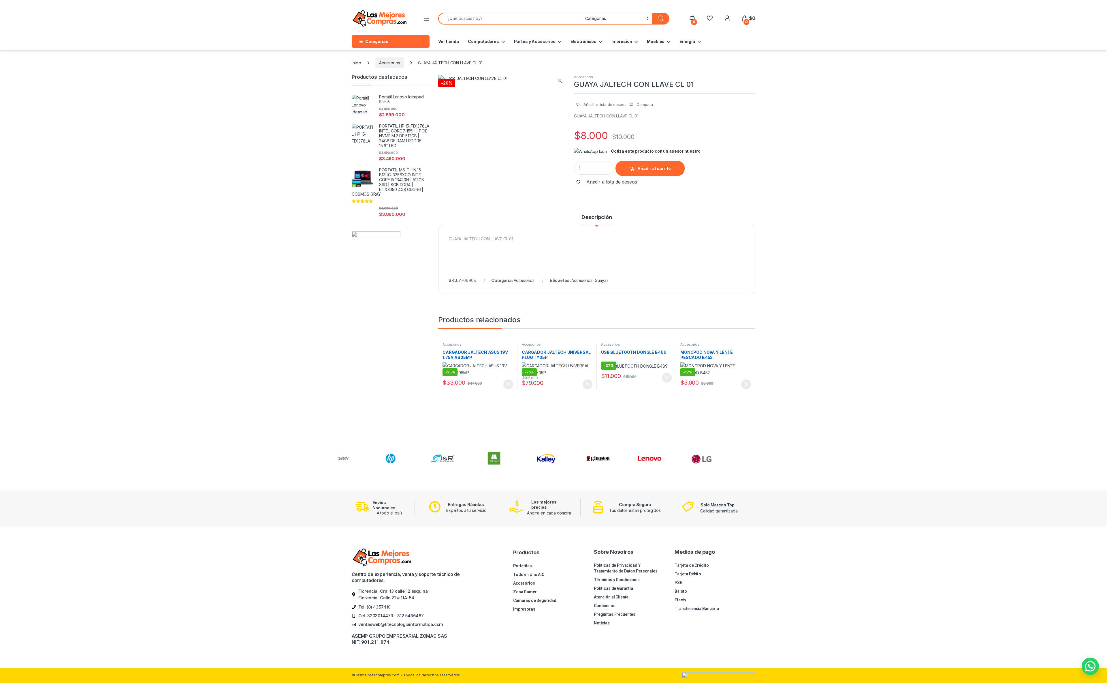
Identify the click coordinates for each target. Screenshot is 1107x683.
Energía (687, 41)
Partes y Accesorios (535, 41)
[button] (560, 80)
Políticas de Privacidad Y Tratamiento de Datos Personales (626, 568)
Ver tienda (448, 41)
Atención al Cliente (611, 597)
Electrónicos (583, 41)
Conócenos (604, 605)
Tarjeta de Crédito (692, 565)
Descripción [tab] (596, 217)
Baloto (681, 591)
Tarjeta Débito (688, 574)
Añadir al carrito (654, 168)
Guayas (602, 280)
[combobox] (510, 19)
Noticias (602, 623)
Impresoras (524, 609)
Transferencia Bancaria (697, 608)
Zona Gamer (525, 592)
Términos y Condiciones (617, 579)
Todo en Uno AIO (529, 574)
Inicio (356, 62)
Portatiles (522, 566)
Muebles (655, 41)
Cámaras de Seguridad (534, 600)
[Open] (426, 19)
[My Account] (727, 18)
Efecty (680, 600)
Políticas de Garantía (613, 588)
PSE (678, 582)
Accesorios (389, 62)
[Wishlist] (709, 18)
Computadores (483, 41)
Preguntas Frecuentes (614, 614)
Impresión (621, 41)
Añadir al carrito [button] (507, 384)
